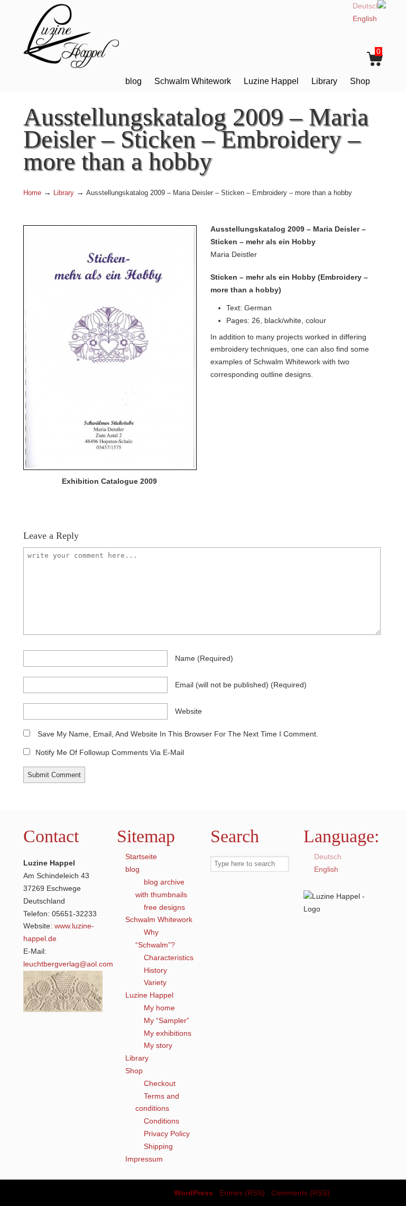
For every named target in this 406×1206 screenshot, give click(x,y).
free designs (164, 907)
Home (32, 193)
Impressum (144, 1159)
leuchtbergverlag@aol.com (68, 964)
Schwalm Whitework (158, 919)
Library (63, 193)
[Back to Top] (392, 1192)
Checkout (160, 1083)
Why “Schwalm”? (155, 938)
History (155, 970)
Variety (155, 982)
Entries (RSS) (242, 1193)
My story (158, 1045)
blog (132, 869)
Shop (134, 1070)
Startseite (141, 856)
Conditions (161, 1121)
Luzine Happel (78, 35)
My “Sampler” (166, 1020)
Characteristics (168, 957)
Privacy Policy (167, 1133)
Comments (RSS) (300, 1193)
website (188, 711)
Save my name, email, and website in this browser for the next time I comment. (178, 734)
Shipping (158, 1146)
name (204, 658)
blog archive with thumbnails (161, 888)
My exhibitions (167, 1033)
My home (159, 1008)
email (241, 684)
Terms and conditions (157, 1102)
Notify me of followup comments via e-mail (109, 752)
